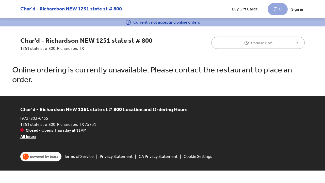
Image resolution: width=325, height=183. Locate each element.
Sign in (297, 9)
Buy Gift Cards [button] (245, 9)
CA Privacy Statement (158, 156)
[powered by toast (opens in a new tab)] (41, 157)
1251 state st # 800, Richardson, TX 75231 (58, 124)
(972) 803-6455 (34, 118)
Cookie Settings (198, 156)
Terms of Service (79, 156)
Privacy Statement (116, 156)
